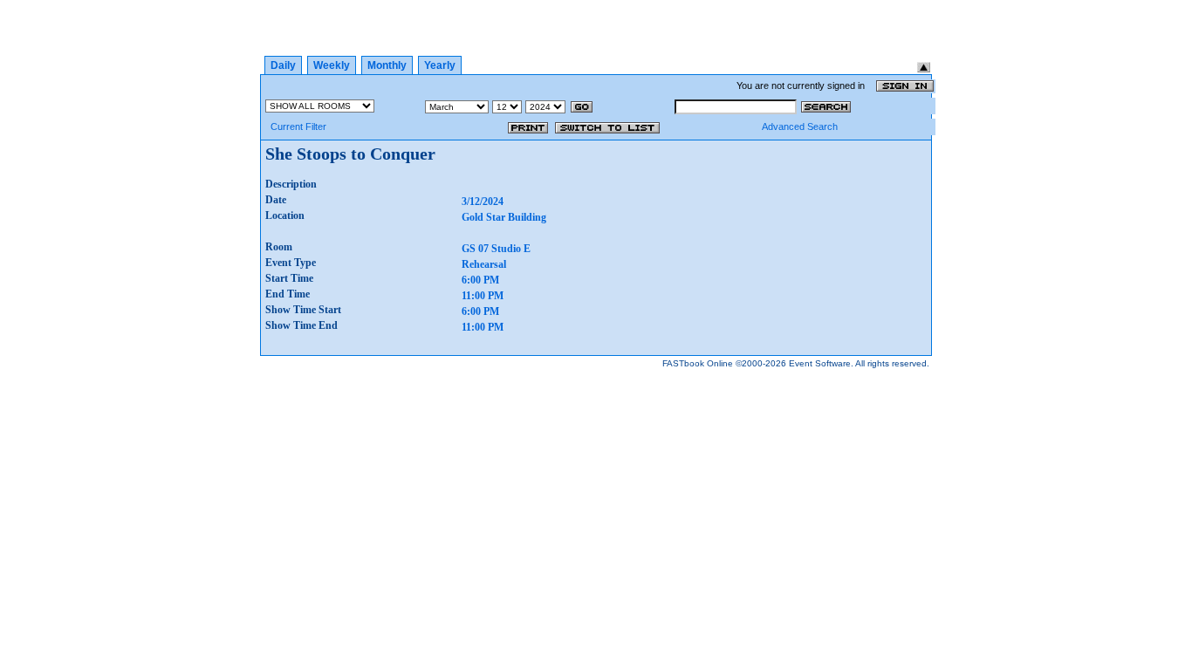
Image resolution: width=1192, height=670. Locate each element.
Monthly (387, 65)
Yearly (440, 65)
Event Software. (821, 363)
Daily (283, 65)
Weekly (331, 65)
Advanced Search (800, 126)
